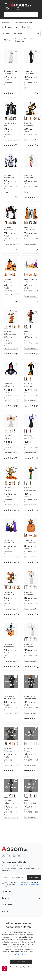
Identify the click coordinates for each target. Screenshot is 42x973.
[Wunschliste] (7, 8)
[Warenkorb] (17, 8)
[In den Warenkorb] (36, 93)
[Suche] (35, 14)
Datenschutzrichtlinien (30, 884)
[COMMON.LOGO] (21, 4)
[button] (4, 968)
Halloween (6, 22)
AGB (16, 884)
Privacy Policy (21, 954)
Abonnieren (34, 877)
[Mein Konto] (12, 8)
